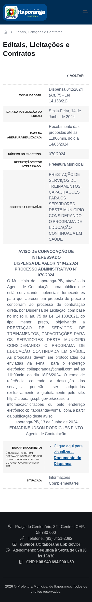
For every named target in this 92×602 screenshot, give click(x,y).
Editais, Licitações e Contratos (38, 32)
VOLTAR (77, 76)
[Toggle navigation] (85, 12)
